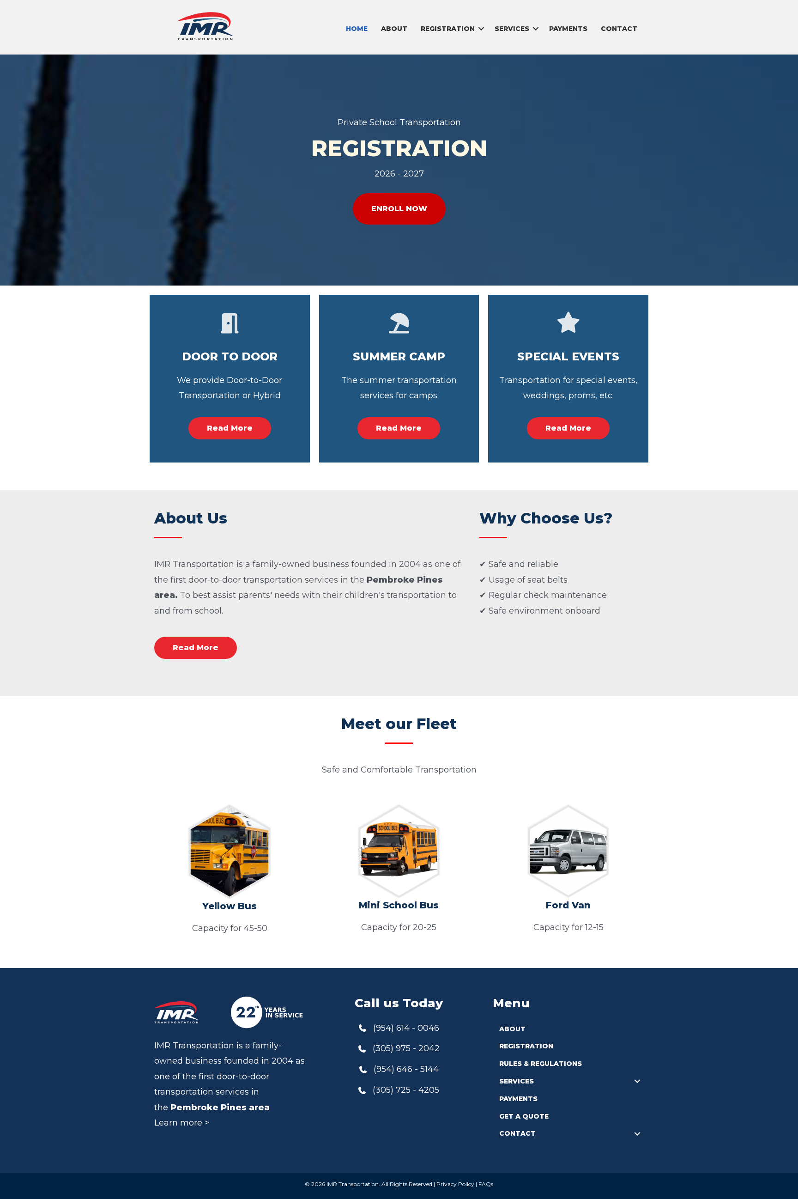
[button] (481, 28)
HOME (357, 28)
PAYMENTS (568, 28)
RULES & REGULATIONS (540, 1063)
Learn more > (181, 1123)
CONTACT (619, 28)
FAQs (485, 1184)
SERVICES (512, 28)
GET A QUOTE (524, 1116)
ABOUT (394, 28)
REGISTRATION (448, 28)
